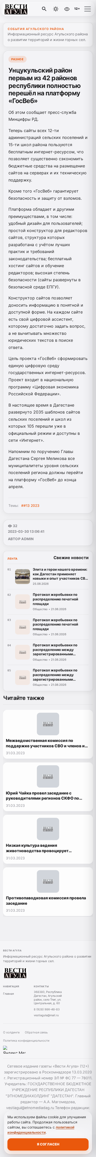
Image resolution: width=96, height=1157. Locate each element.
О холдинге (11, 1032)
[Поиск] (44, 9)
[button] (87, 9)
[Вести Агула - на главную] (25, 9)
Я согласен (48, 1144)
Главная (8, 993)
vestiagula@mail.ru (46, 1015)
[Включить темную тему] (56, 9)
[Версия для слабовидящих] (66, 9)
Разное (17, 59)
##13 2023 (30, 506)
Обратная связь (36, 1032)
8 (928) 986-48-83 (47, 1009)
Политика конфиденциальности (26, 1040)
